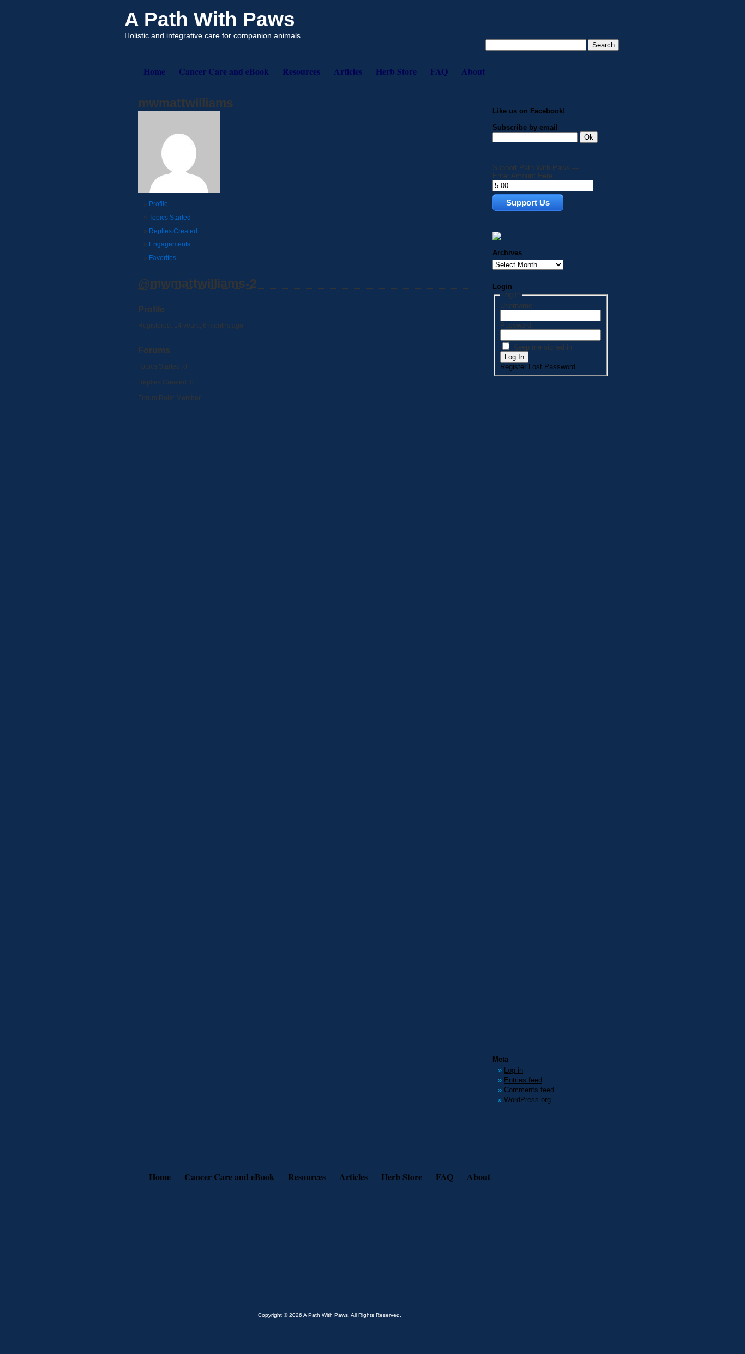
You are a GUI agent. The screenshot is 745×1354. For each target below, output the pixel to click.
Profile (158, 204)
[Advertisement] (536, 548)
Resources (301, 71)
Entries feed (523, 1080)
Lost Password (551, 367)
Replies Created (173, 231)
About (473, 71)
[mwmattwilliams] (179, 191)
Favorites (162, 258)
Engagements (169, 244)
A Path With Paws (209, 19)
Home (154, 71)
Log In (514, 357)
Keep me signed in (542, 347)
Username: (517, 306)
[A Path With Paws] (496, 238)
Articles (348, 71)
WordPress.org (527, 1100)
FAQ (439, 71)
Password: (516, 325)
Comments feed (529, 1090)
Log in (513, 1070)
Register (513, 367)
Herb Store (396, 71)
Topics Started (170, 217)
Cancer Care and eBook (224, 71)
